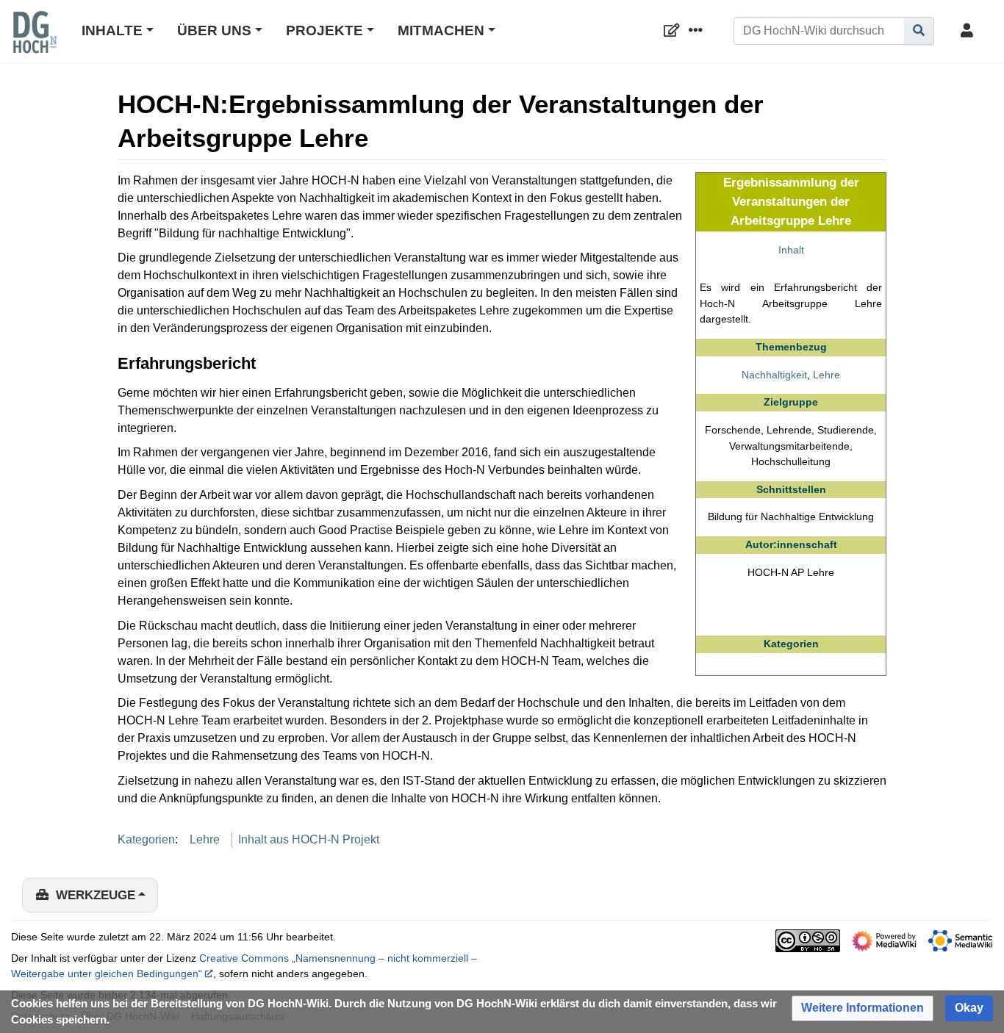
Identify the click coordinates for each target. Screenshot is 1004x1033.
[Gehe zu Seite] (919, 31)
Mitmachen (441, 30)
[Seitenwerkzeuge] (698, 31)
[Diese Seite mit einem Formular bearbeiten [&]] (674, 31)
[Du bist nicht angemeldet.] (969, 31)
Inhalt (791, 250)
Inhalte (112, 30)
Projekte (324, 30)
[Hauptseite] (34, 42)
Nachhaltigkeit (774, 375)
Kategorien (146, 839)
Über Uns (214, 30)
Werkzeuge (95, 895)
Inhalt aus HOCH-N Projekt (308, 839)
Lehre (826, 375)
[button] (862, 1008)
